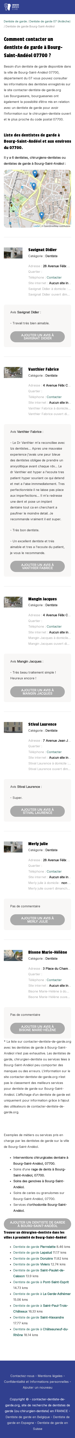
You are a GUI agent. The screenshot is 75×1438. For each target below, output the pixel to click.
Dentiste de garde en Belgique (28, 1417)
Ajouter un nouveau (37, 1387)
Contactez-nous (22, 1376)
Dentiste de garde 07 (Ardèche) (50, 21)
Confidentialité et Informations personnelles (36, 1382)
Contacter (54, 277)
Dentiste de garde (15, 21)
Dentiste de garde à (41, 1282)
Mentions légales (50, 1376)
